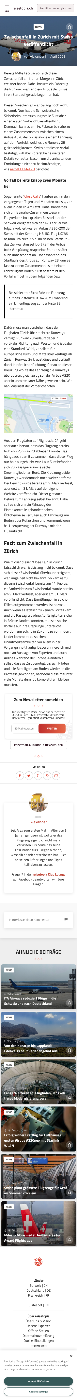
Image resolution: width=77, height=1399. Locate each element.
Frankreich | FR (38, 1295)
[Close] (71, 1356)
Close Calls (32, 196)
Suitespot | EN (39, 1304)
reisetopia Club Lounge (49, 874)
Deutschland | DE (38, 1290)
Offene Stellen (38, 1330)
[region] (38, 1374)
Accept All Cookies (38, 1381)
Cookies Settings (38, 1391)
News (38, 27)
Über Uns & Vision (39, 1320)
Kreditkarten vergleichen (55, 8)
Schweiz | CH (39, 1285)
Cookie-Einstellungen (38, 1340)
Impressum (39, 1345)
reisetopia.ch (22, 8)
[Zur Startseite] (38, 1265)
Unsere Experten (39, 1325)
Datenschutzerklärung (38, 1335)
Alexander (37, 56)
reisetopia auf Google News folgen (38, 745)
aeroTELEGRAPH (22, 169)
